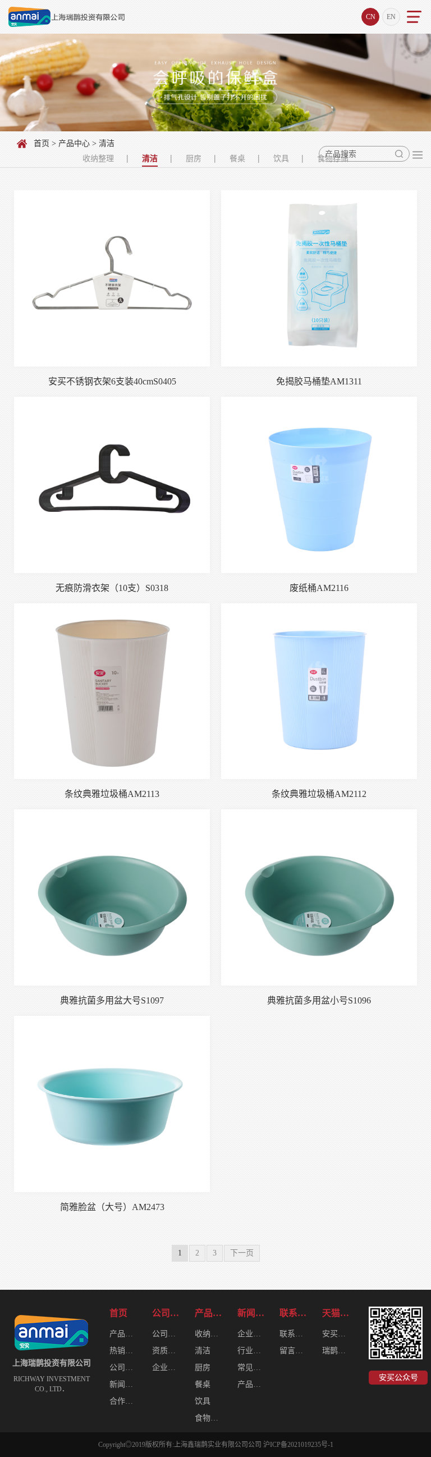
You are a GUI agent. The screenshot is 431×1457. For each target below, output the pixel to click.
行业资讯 (253, 1350)
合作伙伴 (125, 1401)
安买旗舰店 (338, 1334)
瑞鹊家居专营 (338, 1350)
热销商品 (125, 1350)
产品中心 (74, 143)
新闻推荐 (125, 1384)
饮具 (281, 158)
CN (370, 17)
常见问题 (253, 1367)
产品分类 (125, 1334)
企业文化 (168, 1367)
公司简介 (125, 1367)
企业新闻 (253, 1334)
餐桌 (237, 158)
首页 (41, 143)
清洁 (150, 158)
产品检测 (253, 1384)
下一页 (242, 1253)
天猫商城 (338, 1313)
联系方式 (295, 1334)
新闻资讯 (253, 1313)
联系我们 (295, 1313)
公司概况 (168, 1313)
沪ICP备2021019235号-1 (298, 1445)
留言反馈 (295, 1350)
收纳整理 (98, 158)
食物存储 (210, 1418)
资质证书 (168, 1350)
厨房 (193, 158)
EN (391, 17)
